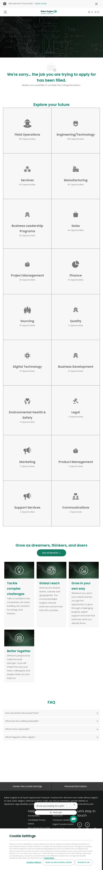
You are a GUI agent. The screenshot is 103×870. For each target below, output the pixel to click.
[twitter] (79, 824)
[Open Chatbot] (73, 819)
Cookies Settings (33, 862)
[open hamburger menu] (5, 12)
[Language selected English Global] (90, 12)
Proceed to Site (84, 862)
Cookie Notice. (49, 858)
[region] (51, 849)
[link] (39, 828)
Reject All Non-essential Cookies (58, 862)
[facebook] (87, 824)
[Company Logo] (48, 12)
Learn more (41, 3)
